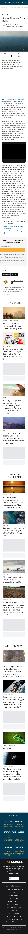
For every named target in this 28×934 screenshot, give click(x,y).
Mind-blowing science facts (19, 854)
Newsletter (22, 56)
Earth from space (20, 824)
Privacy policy (14, 898)
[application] (14, 150)
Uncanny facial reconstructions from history (19, 840)
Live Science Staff (13, 25)
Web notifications (14, 907)
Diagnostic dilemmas (8, 826)
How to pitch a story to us (14, 917)
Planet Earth (5, 14)
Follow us (14, 56)
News (21, 26)
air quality (14, 274)
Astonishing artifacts (19, 826)
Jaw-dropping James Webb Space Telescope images (8, 836)
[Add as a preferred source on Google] (14, 878)
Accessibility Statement (14, 886)
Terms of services (19, 254)
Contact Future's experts (14, 889)
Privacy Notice (20, 256)
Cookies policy (14, 901)
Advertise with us (14, 904)
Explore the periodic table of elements (8, 840)
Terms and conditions (14, 895)
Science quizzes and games (8, 850)
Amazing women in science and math (19, 835)
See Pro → (16, 2)
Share (6, 56)
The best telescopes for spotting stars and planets (8, 854)
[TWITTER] (12, 283)
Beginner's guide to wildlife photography (19, 850)
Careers (14, 910)
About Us (14, 892)
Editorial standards (14, 914)
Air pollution (6, 274)
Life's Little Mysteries (8, 824)
